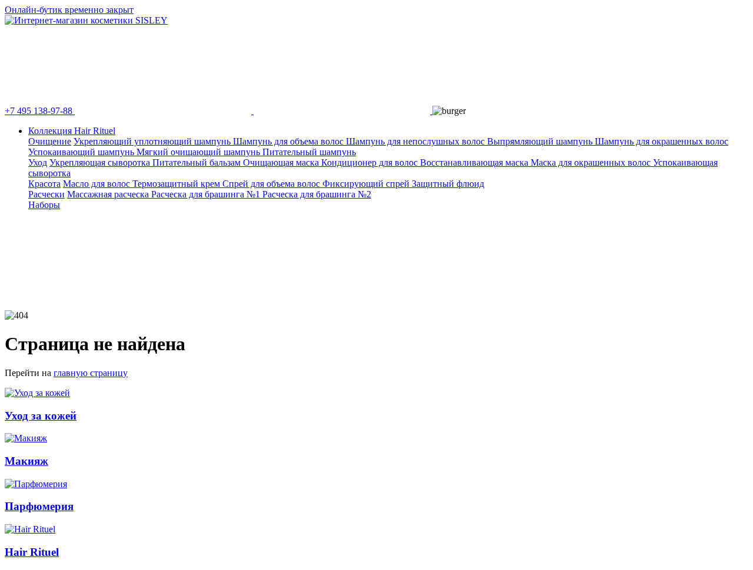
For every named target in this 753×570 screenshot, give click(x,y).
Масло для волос (97, 184)
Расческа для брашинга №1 (206, 194)
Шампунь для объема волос (289, 141)
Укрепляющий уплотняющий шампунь (153, 141)
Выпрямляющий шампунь (541, 141)
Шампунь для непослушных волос (416, 141)
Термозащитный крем (177, 184)
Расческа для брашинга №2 (316, 194)
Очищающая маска (282, 162)
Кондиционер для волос (370, 162)
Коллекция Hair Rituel (71, 131)
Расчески (46, 194)
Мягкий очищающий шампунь (199, 152)
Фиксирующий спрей (367, 184)
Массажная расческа (109, 194)
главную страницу (91, 373)
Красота (44, 184)
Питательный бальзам (197, 162)
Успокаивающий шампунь (82, 152)
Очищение (49, 141)
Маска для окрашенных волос (592, 162)
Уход (37, 162)
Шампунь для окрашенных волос (661, 141)
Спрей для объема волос (272, 184)
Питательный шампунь (309, 152)
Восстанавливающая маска (475, 162)
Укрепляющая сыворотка (100, 162)
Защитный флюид (448, 184)
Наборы (44, 205)
